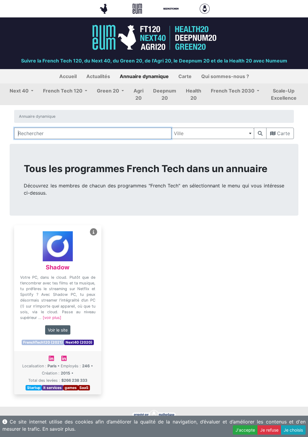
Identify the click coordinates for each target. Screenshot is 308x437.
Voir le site (58, 329)
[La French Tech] (104, 8)
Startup (34, 387)
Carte (283, 133)
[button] (21, 91)
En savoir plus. (58, 429)
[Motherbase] (205, 8)
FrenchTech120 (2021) (43, 342)
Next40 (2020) (79, 342)
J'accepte (245, 429)
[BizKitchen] (172, 8)
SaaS (83, 387)
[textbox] (212, 133)
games (71, 387)
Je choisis (293, 429)
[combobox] (212, 133)
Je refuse (269, 429)
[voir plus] (52, 317)
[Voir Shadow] (93, 232)
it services (52, 387)
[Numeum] (138, 8)
